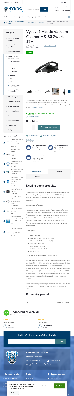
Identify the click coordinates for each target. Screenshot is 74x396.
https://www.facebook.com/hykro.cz (38, 364)
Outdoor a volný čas (13, 106)
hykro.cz (52, 364)
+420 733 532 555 (55, 361)
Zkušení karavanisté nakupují (13, 39)
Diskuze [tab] (37, 176)
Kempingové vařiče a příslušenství (15, 86)
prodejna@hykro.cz (34, 361)
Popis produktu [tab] (37, 172)
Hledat (44, 9)
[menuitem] (12, 17)
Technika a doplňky (13, 120)
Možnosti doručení (34, 117)
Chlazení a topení (13, 97)
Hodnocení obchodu (55, 378)
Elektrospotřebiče (14, 61)
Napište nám (7, 2)
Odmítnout (45, 386)
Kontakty (15, 2)
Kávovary (14, 71)
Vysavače (14, 65)
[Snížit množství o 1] (33, 128)
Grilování (12, 75)
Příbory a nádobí (14, 79)
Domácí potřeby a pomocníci (15, 90)
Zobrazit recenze (23, 315)
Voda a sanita (12, 125)
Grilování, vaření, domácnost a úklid (13, 57)
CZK (65, 2)
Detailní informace (36, 107)
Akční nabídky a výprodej (12, 46)
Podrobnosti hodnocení (50, 46)
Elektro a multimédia (14, 51)
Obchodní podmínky (11, 378)
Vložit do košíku (50, 127)
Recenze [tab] (59, 172)
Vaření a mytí (13, 82)
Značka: (30, 140)
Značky (10, 130)
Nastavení (14, 393)
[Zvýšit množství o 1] (33, 126)
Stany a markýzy (12, 116)
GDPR (7, 381)
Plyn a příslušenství (13, 111)
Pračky (13, 68)
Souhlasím (59, 386)
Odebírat (60, 341)
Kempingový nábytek (14, 102)
